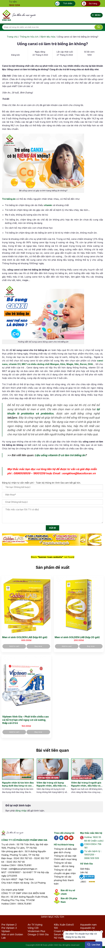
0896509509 (21, 473)
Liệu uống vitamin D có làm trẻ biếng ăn (60, 455)
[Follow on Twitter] (61, 838)
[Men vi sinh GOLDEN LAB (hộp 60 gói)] (26, 605)
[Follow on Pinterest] (66, 838)
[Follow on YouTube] (71, 838)
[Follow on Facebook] (56, 838)
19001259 (39, 473)
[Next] (98, 779)
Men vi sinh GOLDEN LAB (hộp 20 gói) (77, 637)
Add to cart (14, 646)
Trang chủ (12, 36)
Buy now (38, 646)
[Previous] (4, 779)
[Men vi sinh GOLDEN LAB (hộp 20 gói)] (79, 605)
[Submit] (98, 27)
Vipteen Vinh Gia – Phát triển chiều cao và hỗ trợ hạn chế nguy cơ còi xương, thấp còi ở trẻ (25, 719)
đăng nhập (21, 810)
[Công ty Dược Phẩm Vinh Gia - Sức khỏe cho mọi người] (19, 15)
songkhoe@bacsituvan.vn (79, 473)
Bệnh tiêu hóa (47, 36)
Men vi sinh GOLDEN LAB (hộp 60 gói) (24, 637)
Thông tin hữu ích (29, 36)
